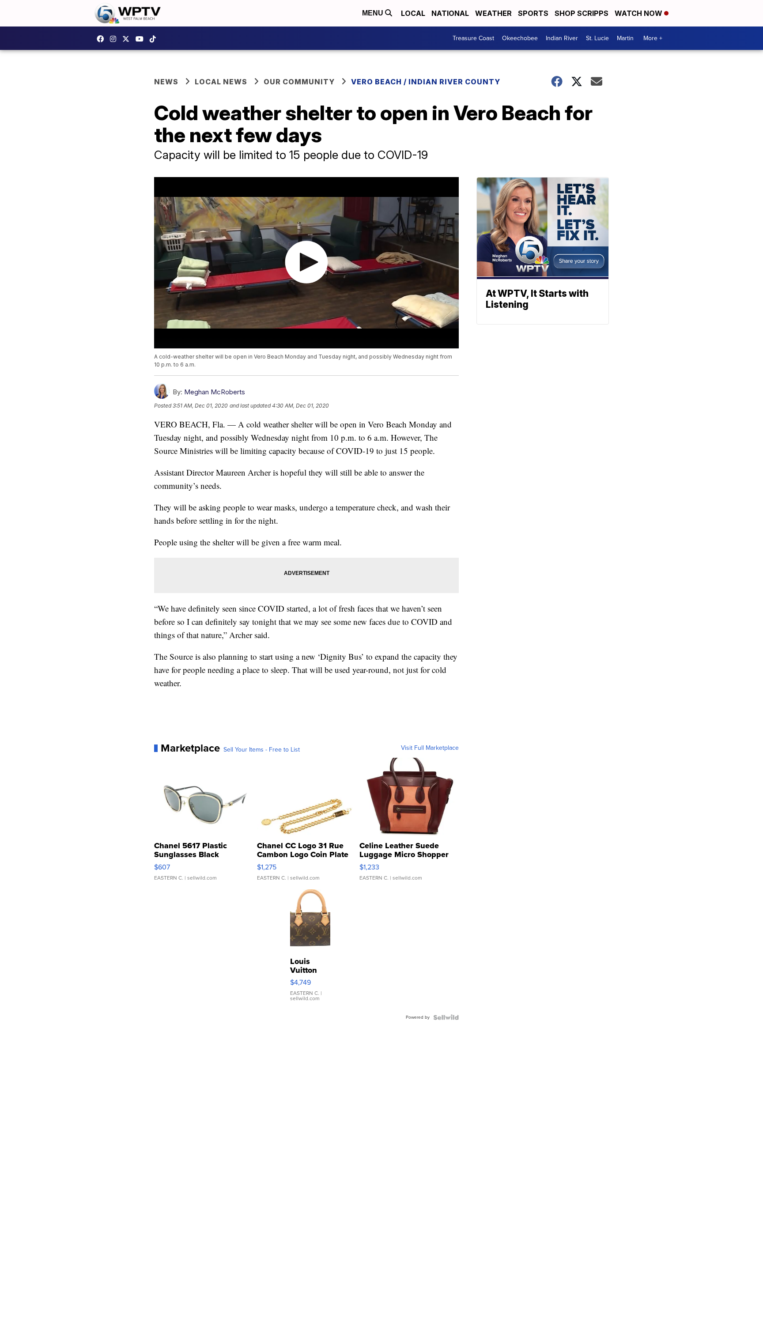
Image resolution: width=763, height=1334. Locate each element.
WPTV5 (102, 38)
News (166, 81)
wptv (115, 38)
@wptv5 (155, 38)
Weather (493, 13)
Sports (533, 13)
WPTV (128, 38)
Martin (625, 38)
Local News (221, 81)
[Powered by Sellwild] (446, 1017)
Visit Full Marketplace (430, 748)
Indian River (562, 38)
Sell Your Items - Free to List (261, 750)
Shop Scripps (581, 13)
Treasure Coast (473, 38)
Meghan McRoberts (214, 392)
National (450, 13)
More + (652, 38)
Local (413, 13)
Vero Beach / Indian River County (425, 81)
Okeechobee (520, 38)
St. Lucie (597, 38)
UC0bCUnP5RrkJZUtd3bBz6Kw (142, 38)
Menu (373, 13)
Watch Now (639, 13)
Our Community (299, 81)
